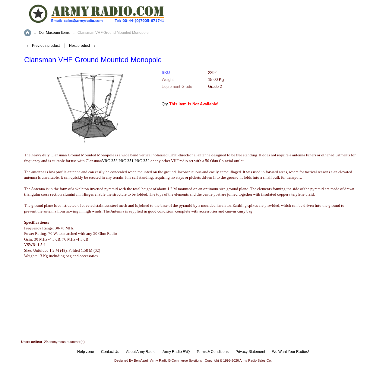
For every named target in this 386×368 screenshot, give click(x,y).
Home (27, 32)
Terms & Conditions (213, 352)
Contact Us (110, 352)
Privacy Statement (250, 352)
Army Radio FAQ (176, 352)
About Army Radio (141, 352)
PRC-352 (142, 160)
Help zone (85, 352)
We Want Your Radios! (290, 352)
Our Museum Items (54, 32)
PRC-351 (126, 160)
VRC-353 (110, 160)
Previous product (43, 45)
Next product (82, 45)
